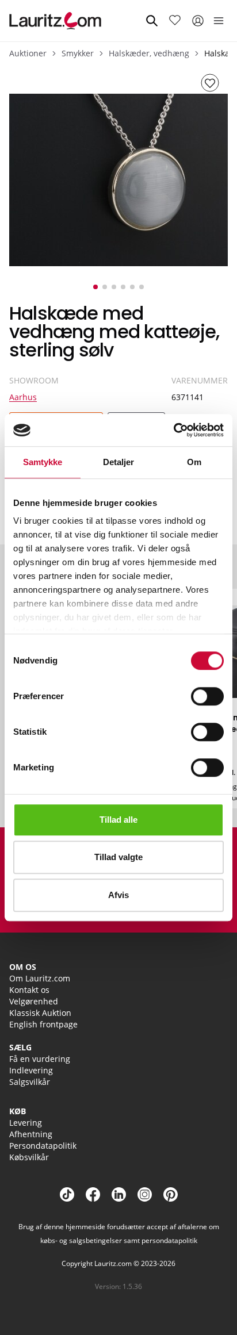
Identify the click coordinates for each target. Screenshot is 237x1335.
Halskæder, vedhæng (149, 53)
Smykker (78, 53)
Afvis (118, 895)
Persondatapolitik (43, 1145)
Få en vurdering (39, 1058)
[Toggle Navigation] (218, 20)
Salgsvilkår (29, 1081)
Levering (25, 1122)
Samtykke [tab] (43, 462)
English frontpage (43, 1024)
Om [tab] (194, 462)
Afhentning (30, 1134)
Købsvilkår (29, 1157)
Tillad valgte (118, 857)
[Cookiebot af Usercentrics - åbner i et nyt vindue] (173, 430)
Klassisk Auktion (40, 1012)
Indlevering (31, 1070)
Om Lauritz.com (39, 978)
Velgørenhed (33, 1001)
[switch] (207, 696)
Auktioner (28, 53)
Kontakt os (29, 989)
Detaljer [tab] (119, 462)
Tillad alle (118, 819)
